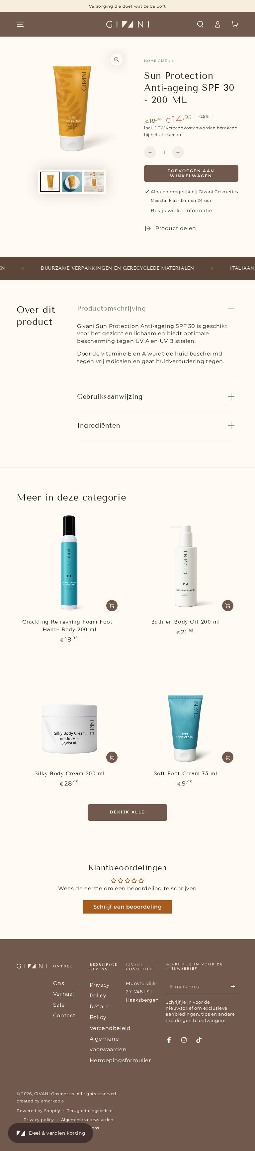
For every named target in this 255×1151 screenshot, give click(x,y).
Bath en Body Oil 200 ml (185, 622)
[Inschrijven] (234, 986)
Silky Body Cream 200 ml (70, 773)
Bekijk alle (127, 811)
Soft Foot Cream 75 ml (185, 773)
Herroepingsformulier (120, 1060)
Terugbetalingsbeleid (90, 1110)
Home (150, 61)
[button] (200, 24)
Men (166, 61)
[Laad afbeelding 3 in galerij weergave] (94, 182)
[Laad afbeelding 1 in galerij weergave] (50, 182)
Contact (64, 1015)
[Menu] (20, 24)
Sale (59, 1005)
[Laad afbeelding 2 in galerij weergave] (72, 182)
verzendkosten (182, 127)
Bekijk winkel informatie (181, 211)
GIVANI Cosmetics (54, 1093)
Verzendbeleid (110, 1028)
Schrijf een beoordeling (127, 907)
